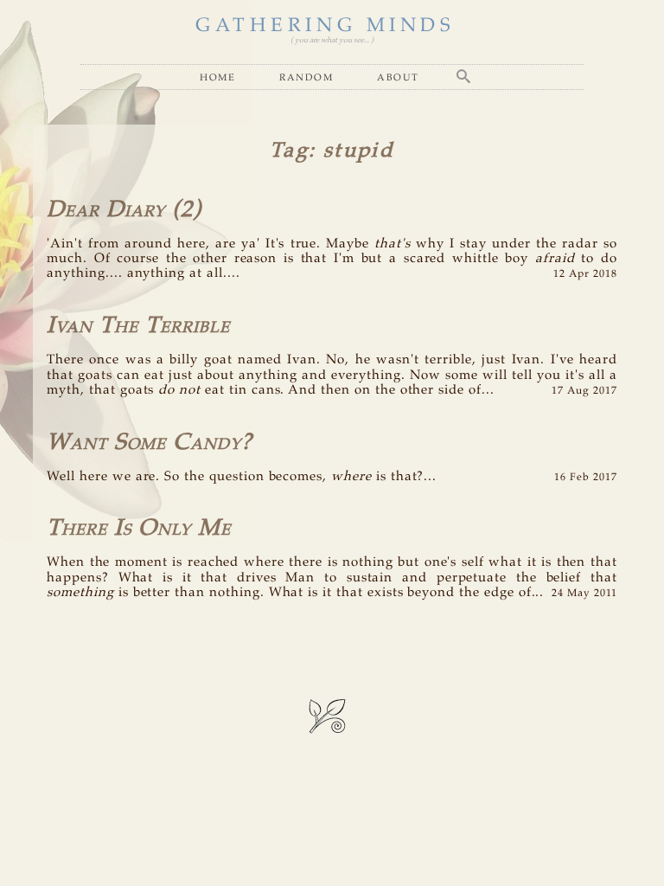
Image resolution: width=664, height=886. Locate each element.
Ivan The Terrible (138, 325)
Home (217, 77)
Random (306, 77)
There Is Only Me (139, 528)
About (398, 77)
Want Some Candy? (149, 442)
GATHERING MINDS (325, 26)
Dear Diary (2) (124, 209)
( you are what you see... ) (332, 40)
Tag (289, 151)
